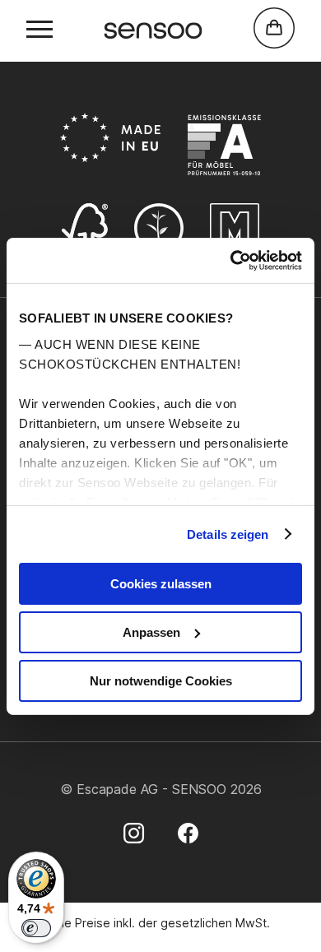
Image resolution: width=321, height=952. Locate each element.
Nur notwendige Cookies (161, 680)
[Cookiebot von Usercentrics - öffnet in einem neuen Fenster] (231, 260)
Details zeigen (227, 534)
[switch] (36, 928)
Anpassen (151, 632)
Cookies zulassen (161, 584)
